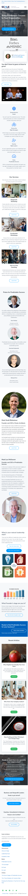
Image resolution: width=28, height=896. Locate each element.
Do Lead (4, 870)
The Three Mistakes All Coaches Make (11, 878)
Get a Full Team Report (13, 550)
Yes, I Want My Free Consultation (14, 779)
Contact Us (6, 845)
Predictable (4, 861)
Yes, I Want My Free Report (14, 774)
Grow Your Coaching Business (18, 1)
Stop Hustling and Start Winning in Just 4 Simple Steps (14, 737)
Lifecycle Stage (5, 851)
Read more (15, 677)
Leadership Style (6, 853)
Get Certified (14, 824)
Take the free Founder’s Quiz (14, 615)
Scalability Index (6, 856)
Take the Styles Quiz (14, 546)
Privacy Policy (5, 893)
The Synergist (5, 864)
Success (9, 861)
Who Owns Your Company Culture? (14, 702)
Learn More (6, 84)
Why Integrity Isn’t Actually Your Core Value (14, 665)
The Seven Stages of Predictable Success (12, 875)
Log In (3, 2)
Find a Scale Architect (9, 29)
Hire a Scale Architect (6, 1)
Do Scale (4, 867)
